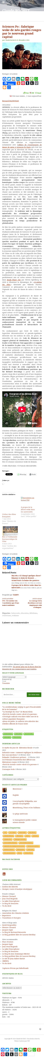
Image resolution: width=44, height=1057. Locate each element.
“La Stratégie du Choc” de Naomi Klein (17, 712)
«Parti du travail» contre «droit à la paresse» (19, 714)
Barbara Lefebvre (9, 849)
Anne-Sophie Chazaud (10, 842)
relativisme (6, 615)
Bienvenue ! (17, 789)
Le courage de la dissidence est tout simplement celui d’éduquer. (35, 603)
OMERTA (5, 961)
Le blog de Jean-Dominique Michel (16, 954)
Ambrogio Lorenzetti (20, 839)
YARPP (16, 595)
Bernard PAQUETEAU (10, 101)
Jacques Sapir (7, 930)
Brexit (19, 853)
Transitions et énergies (11, 918)
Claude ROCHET (16, 11)
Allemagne (19, 835)
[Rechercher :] (22, 694)
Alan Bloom (32, 832)
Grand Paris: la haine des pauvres (25, 580)
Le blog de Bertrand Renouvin (14, 932)
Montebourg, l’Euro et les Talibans (26, 808)
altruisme (35, 835)
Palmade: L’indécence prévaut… (15, 757)
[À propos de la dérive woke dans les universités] (29, 501)
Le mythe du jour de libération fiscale (17, 748)
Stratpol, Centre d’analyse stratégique (17, 889)
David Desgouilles (9, 925)
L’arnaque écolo (8, 769)
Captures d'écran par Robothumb (15, 968)
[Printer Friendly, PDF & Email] (32, 93)
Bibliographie (20, 849)
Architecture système (33, 846)
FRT (28, 1041)
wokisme (15, 615)
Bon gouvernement (9, 853)
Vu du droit (6, 906)
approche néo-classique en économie (14, 846)
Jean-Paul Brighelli (9, 899)
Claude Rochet (10, 40)
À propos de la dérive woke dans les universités (28, 509)
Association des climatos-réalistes (15, 913)
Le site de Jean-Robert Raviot (13, 959)
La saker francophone (10, 901)
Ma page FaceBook (11, 859)
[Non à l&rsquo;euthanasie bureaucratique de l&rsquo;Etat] (10, 531)
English (16, 795)
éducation (25, 613)
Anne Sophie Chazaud (26, 842)
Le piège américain (20, 814)
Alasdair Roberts (8, 835)
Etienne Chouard (9, 896)
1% (5, 832)
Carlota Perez (28, 853)
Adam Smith (22, 832)
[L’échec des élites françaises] (10, 505)
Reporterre (6, 915)
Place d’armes (7, 942)
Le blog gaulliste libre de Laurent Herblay (18, 935)
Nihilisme (33, 613)
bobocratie (16, 613)
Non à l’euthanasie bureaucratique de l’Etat (9, 539)
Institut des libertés (10, 887)
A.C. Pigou (12, 832)
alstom (27, 835)
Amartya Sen (7, 839)
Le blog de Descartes (10, 903)
